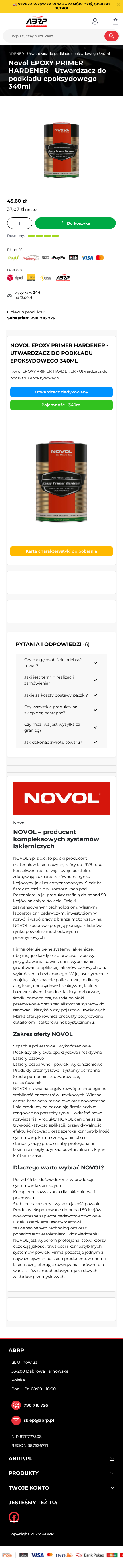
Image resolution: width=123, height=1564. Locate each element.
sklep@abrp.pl (39, 1420)
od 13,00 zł (23, 297)
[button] (95, 21)
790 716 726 (36, 1405)
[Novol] (61, 798)
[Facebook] (14, 1517)
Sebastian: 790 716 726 (31, 318)
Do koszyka (78, 223)
